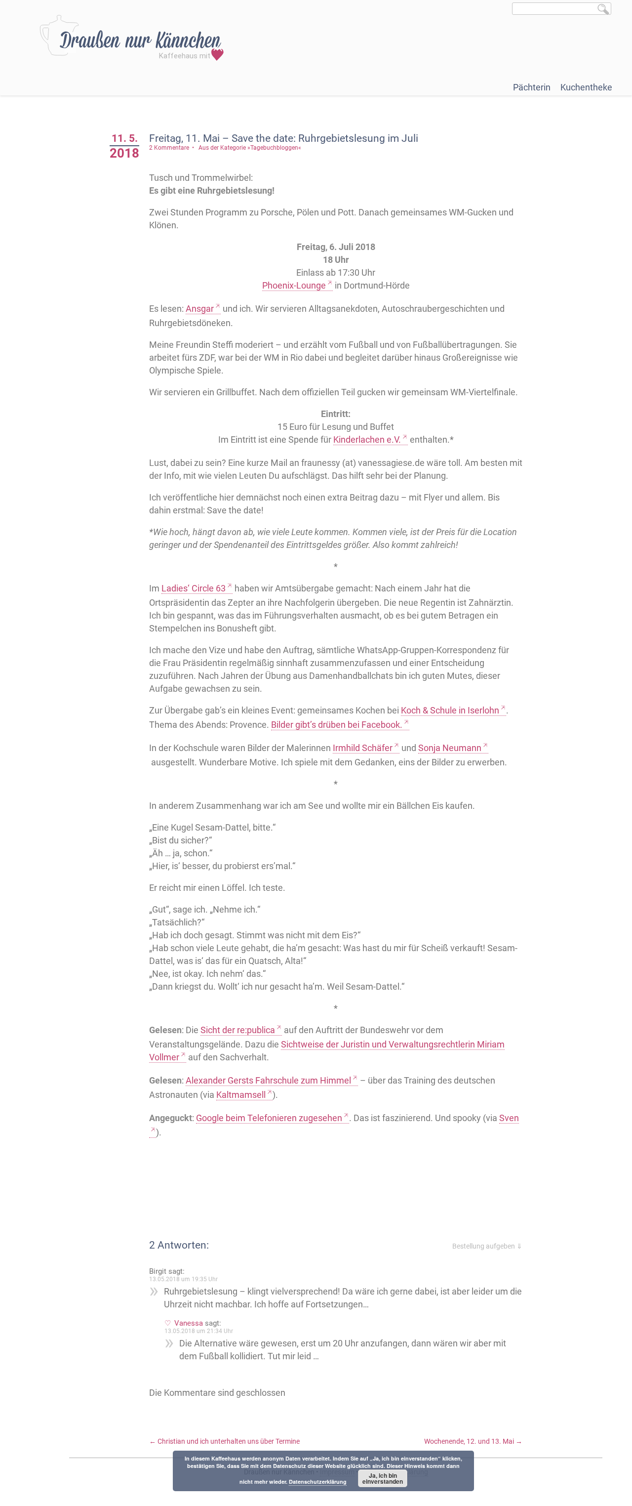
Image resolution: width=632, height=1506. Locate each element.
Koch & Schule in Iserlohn (450, 710)
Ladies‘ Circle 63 (193, 588)
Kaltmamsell (241, 1094)
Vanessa (188, 1323)
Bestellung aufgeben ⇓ (487, 1246)
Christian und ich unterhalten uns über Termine (224, 1441)
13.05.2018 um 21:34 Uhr (198, 1331)
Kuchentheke (586, 87)
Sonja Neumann (449, 748)
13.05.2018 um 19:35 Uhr (183, 1279)
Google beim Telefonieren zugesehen (269, 1118)
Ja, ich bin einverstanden (382, 1478)
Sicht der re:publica (237, 1030)
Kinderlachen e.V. (367, 439)
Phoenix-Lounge (294, 285)
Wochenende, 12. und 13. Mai (473, 1441)
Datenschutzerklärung (318, 1481)
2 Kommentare (169, 147)
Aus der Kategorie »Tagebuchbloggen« (249, 147)
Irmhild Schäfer (363, 748)
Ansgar (200, 308)
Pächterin (532, 87)
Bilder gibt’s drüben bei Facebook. (336, 724)
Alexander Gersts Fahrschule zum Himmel (268, 1080)
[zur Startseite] (132, 38)
